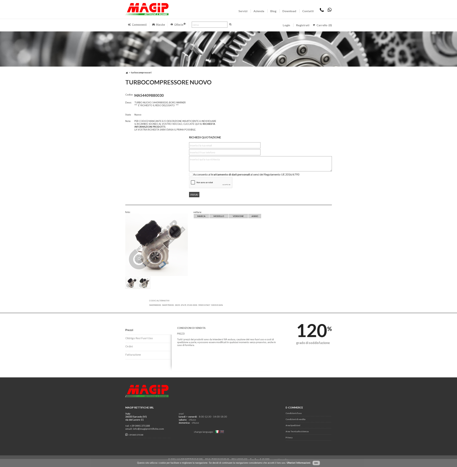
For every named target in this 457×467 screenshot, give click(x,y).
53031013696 (217, 305)
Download (289, 11)
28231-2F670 (180, 305)
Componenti (139, 24)
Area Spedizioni (293, 425)
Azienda (258, 11)
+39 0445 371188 (135, 435)
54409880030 (155, 305)
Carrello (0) (324, 25)
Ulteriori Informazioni (298, 462)
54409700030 (168, 305)
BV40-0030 (192, 305)
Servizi (242, 11)
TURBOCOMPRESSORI (141, 72)
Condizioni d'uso (294, 413)
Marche (160, 24)
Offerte (178, 24)
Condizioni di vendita (295, 419)
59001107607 (204, 305)
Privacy (289, 437)
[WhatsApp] (329, 11)
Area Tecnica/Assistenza (297, 431)
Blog (273, 11)
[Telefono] (322, 11)
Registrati (302, 25)
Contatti (308, 11)
